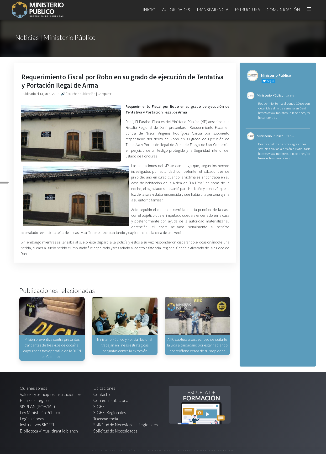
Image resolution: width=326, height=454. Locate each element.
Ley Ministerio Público (40, 412)
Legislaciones (32, 418)
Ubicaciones (104, 388)
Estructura (247, 9)
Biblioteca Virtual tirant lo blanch (49, 430)
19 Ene (290, 95)
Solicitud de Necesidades (115, 430)
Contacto (101, 394)
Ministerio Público (270, 95)
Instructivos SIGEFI (37, 424)
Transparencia (212, 9)
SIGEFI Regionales (109, 412)
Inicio (149, 9)
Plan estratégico (34, 400)
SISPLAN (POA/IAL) (37, 406)
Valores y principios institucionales (51, 394)
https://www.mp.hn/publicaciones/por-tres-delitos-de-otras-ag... (285, 156)
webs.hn (225, 450)
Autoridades (176, 9)
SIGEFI (99, 406)
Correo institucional (111, 400)
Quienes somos (33, 388)
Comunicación (283, 9)
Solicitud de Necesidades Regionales (125, 424)
